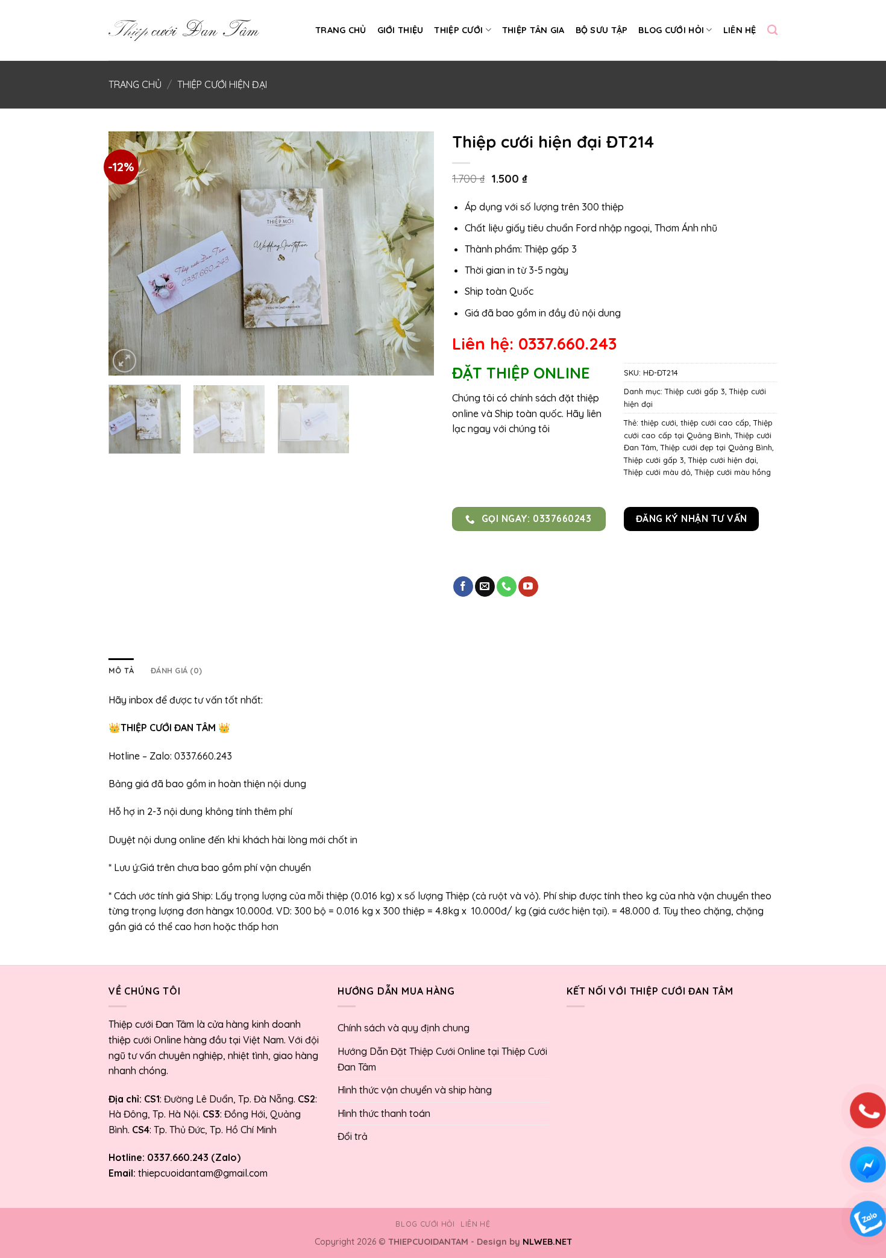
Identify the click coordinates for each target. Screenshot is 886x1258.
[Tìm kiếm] (772, 30)
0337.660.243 (203, 756)
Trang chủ (340, 30)
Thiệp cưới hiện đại (222, 84)
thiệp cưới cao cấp (714, 422)
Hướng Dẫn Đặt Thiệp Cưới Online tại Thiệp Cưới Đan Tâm (442, 1059)
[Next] (412, 253)
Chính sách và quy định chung (404, 1028)
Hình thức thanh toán (384, 1113)
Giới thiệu (400, 30)
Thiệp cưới (458, 30)
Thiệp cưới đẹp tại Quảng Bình (716, 447)
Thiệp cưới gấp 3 (695, 391)
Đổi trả (353, 1136)
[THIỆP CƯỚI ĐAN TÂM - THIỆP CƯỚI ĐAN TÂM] (183, 30)
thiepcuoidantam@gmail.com (203, 1173)
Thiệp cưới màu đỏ (657, 472)
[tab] (121, 670)
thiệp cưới (658, 422)
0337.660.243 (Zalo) (192, 1157)
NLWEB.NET (547, 1241)
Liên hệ (739, 30)
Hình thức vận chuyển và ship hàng (415, 1090)
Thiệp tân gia (533, 30)
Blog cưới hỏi (671, 30)
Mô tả (121, 670)
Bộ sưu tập (602, 30)
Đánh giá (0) (176, 670)
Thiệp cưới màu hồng (733, 472)
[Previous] (130, 253)
